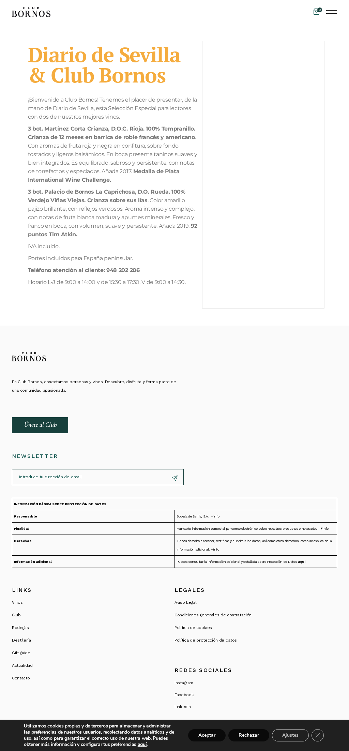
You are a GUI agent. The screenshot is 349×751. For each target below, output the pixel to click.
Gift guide (21, 652)
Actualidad (22, 665)
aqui (301, 562)
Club (16, 615)
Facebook (184, 694)
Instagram (183, 682)
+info (215, 516)
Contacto (21, 678)
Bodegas (20, 627)
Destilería (21, 640)
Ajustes (290, 735)
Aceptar (206, 735)
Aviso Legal (185, 602)
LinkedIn (182, 706)
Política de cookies (193, 627)
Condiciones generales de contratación (213, 615)
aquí (142, 744)
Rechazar (249, 735)
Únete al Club (40, 425)
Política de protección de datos (205, 640)
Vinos (17, 602)
